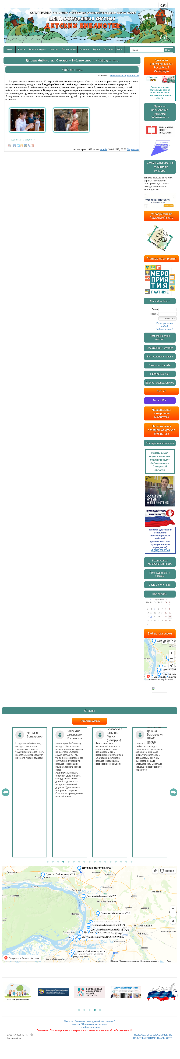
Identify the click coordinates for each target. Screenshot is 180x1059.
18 (151, 617)
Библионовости (83, 60)
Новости (54, 49)
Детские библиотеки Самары (47, 60)
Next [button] (171, 78)
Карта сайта (14, 1038)
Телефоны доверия (89, 1027)
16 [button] (126, 862)
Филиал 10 (133, 75)
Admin (103, 149)
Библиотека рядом (160, 633)
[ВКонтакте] (14, 144)
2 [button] (53, 862)
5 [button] (68, 862)
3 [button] (58, 862)
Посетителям (69, 49)
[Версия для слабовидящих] (163, 5)
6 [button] (74, 862)
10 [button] (95, 862)
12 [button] (105, 862)
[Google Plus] (33, 144)
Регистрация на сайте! (164, 324)
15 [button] (121, 862)
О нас (120, 49)
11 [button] (100, 862)
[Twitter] (18, 144)
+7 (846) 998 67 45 (160, 550)
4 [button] (63, 862)
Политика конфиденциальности (152, 1038)
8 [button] (84, 862)
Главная (9, 49)
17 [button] (131, 862)
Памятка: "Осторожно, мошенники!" (89, 1024)
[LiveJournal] (29, 144)
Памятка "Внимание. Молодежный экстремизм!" (89, 1021)
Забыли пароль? (164, 329)
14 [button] (116, 862)
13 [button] (110, 862)
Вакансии (108, 49)
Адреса (96, 49)
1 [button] (47, 862)
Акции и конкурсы (37, 49)
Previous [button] (148, 78)
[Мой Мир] (25, 144)
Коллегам (84, 49)
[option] (160, 78)
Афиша (21, 49)
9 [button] (89, 862)
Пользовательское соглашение (153, 1035)
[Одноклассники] (22, 144)
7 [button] (79, 862)
